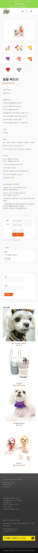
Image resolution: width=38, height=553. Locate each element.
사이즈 (7, 224)
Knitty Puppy (12, 550)
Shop (10, 1)
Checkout (27, 1)
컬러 (8, 220)
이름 (5, 277)
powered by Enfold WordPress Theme (25, 550)
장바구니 (18, 234)
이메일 (6, 285)
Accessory (13, 240)
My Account (16, 1)
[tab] (7, 248)
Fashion (18, 240)
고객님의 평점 (7, 258)
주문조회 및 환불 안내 (19, 4)
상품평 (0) (7, 247)
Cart (22, 1)
